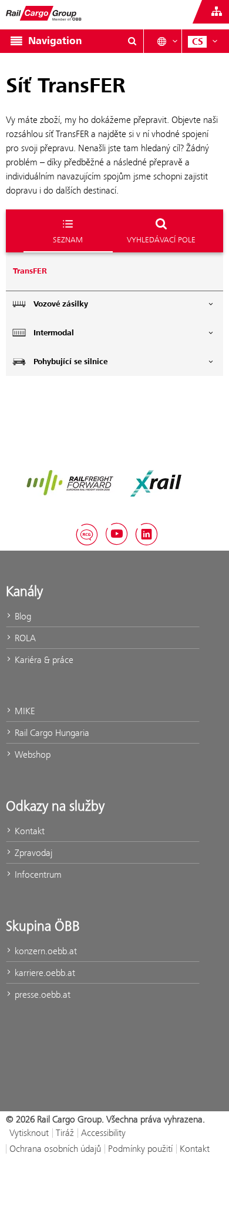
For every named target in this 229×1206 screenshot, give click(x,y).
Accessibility (103, 1132)
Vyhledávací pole (161, 239)
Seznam (68, 239)
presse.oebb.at (41, 994)
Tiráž (65, 1132)
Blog (21, 616)
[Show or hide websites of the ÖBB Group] (216, 12)
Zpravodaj (32, 852)
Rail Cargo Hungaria (50, 732)
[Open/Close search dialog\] (132, 41)
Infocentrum (37, 874)
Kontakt (28, 831)
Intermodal (53, 333)
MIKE (23, 711)
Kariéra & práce (42, 659)
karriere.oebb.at (43, 972)
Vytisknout (29, 1132)
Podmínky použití (140, 1148)
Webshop (31, 754)
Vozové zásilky (60, 304)
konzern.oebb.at (44, 951)
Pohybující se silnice (70, 362)
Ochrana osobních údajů (55, 1148)
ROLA (24, 638)
